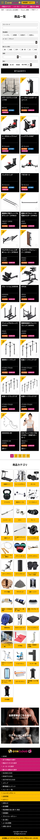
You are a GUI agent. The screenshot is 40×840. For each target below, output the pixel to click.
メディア (5, 783)
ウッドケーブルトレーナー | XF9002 (29, 251)
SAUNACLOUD (7, 773)
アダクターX (25, 175)
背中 (17, 49)
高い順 (12, 65)
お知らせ (5, 803)
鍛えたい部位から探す (10, 770)
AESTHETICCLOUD (9, 780)
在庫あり (23, 35)
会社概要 (5, 806)
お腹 (10, 49)
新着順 (18, 65)
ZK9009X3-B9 (7, 433)
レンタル (6, 35)
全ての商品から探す (9, 760)
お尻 (35, 49)
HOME (5, 756)
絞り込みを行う (20, 71)
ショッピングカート (9, 793)
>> (28, 455)
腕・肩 (24, 49)
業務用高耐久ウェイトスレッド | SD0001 (29, 324)
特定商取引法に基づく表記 (11, 810)
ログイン (5, 800)
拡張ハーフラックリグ (29, 360)
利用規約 (5, 813)
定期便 (15, 35)
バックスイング (7, 175)
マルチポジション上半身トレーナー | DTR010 (10, 251)
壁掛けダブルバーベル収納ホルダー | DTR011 (29, 214)
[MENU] (2, 2)
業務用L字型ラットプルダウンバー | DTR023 (10, 214)
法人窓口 (5, 820)
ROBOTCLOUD (8, 776)
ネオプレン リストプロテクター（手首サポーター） (29, 435)
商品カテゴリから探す (10, 763)
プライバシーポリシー (10, 816)
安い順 (5, 65)
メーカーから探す (8, 766)
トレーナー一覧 (8, 790)
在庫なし (31, 35)
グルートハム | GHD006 (10, 286)
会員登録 (5, 796)
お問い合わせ (7, 826)
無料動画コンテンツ (9, 786)
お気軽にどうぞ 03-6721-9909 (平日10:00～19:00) (20, 838)
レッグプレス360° (27, 136)
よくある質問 (7, 823)
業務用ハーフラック (9, 360)
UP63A (23, 286)
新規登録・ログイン (28, 2)
